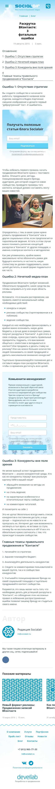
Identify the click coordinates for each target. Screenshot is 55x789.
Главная (23, 15)
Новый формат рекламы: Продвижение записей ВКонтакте (18, 708)
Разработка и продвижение (27, 781)
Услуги (28, 731)
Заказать (27, 447)
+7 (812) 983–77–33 (27, 749)
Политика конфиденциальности (27, 767)
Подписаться (28, 145)
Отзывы (29, 736)
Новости (42, 736)
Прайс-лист (14, 736)
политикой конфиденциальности (27, 154)
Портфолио (42, 731)
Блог (33, 15)
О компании (13, 731)
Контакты (32, 740)
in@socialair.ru (24, 634)
